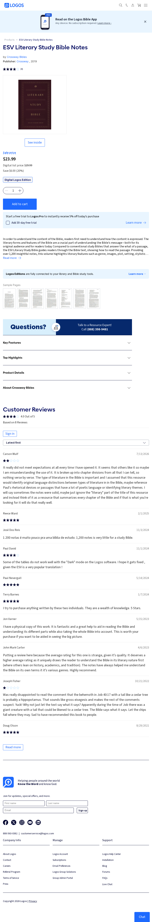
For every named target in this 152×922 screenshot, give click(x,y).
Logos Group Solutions (64, 871)
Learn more (136, 273)
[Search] (120, 5)
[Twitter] (13, 822)
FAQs (104, 878)
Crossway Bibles (17, 56)
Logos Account (60, 854)
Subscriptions (59, 860)
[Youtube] (30, 822)
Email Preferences (61, 865)
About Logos (9, 854)
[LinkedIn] (38, 822)
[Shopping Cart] (139, 5)
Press (5, 883)
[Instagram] (21, 822)
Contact (7, 860)
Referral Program (11, 871)
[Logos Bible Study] (14, 5)
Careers (6, 865)
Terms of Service (11, 878)
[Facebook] (5, 822)
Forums (106, 871)
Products (9, 40)
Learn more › (104, 23)
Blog (104, 865)
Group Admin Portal (63, 878)
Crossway (23, 61)
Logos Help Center (111, 854)
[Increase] (20, 191)
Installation (108, 860)
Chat (142, 917)
